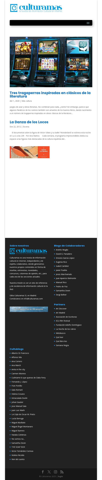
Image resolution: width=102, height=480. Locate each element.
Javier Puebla (61, 270)
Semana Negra (62, 345)
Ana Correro (17, 361)
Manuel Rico (61, 282)
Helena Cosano (18, 394)
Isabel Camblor (62, 266)
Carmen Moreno (19, 373)
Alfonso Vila (17, 357)
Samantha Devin (63, 290)
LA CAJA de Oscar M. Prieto (23, 414)
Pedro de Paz (61, 286)
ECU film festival (63, 321)
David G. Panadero (64, 254)
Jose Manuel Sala (19, 406)
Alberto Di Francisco (20, 353)
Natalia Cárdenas (19, 434)
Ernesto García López (65, 258)
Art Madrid (60, 312)
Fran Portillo (17, 385)
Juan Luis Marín (18, 410)
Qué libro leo (61, 341)
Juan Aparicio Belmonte (66, 278)
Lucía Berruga (18, 418)
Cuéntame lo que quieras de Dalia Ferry (29, 377)
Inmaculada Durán (19, 398)
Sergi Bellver (61, 294)
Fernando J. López (19, 381)
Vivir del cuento (18, 459)
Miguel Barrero (18, 430)
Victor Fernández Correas (22, 451)
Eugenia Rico (61, 262)
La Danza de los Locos (29, 122)
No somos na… (18, 439)
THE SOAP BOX (18, 447)
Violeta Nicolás (18, 455)
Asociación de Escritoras (66, 317)
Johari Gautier (17, 402)
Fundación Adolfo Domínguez (69, 325)
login (60, 476)
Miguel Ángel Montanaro (22, 426)
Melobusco (60, 333)
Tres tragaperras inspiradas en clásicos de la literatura (50, 95)
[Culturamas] (29, 254)
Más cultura (27, 101)
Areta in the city (18, 369)
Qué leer (59, 337)
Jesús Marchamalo (64, 274)
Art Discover (61, 308)
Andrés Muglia (62, 249)
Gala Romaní (17, 390)
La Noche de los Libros (66, 329)
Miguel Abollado (18, 422)
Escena (26, 126)
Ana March (16, 365)
